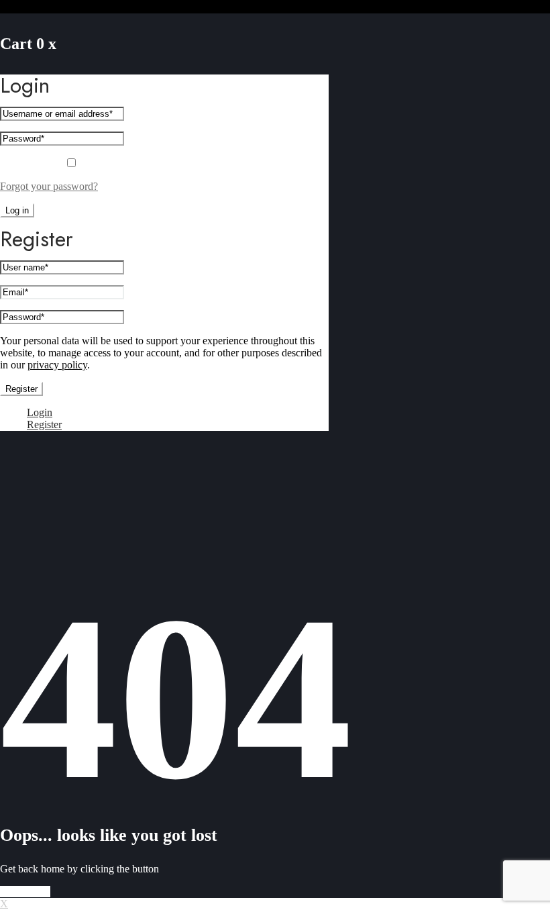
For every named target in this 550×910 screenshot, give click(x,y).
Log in (17, 210)
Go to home (25, 891)
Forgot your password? (49, 186)
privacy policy (57, 364)
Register (21, 389)
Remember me (32, 163)
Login (39, 412)
